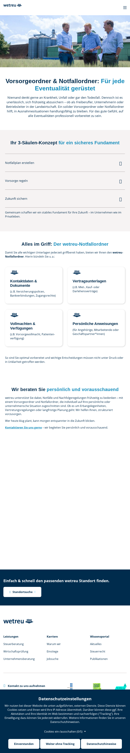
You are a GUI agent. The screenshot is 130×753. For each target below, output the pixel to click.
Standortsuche (20, 592)
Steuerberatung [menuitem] (13, 644)
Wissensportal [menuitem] (99, 636)
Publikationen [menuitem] (99, 659)
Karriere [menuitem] (52, 636)
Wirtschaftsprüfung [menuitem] (15, 651)
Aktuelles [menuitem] (96, 644)
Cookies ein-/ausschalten (63, 731)
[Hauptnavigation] (125, 7)
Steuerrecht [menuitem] (97, 651)
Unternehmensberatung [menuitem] (19, 659)
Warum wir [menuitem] (54, 644)
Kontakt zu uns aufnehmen (24, 686)
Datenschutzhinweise (101, 744)
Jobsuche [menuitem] (52, 659)
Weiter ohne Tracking (60, 744)
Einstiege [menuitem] (52, 651)
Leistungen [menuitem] (10, 636)
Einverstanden (24, 744)
